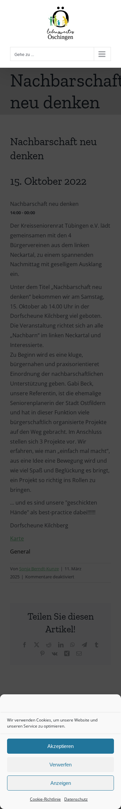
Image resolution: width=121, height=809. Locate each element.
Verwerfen (60, 764)
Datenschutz (76, 799)
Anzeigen (60, 783)
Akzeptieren (60, 746)
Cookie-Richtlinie (45, 799)
